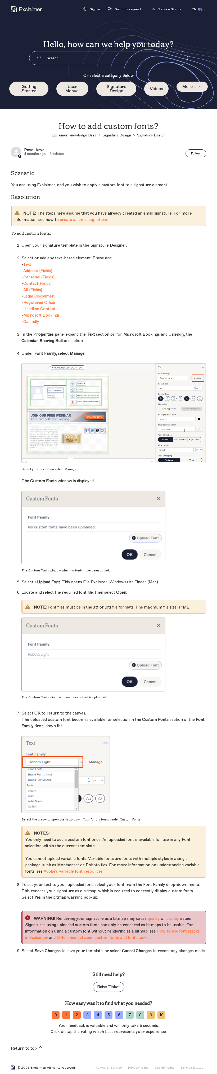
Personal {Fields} (38, 277)
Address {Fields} (37, 271)
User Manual (72, 89)
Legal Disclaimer (38, 296)
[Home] (26, 9)
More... (189, 87)
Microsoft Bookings (41, 315)
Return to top (24, 1048)
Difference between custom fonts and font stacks (102, 938)
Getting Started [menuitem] (29, 89)
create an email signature (83, 220)
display (172, 919)
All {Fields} (32, 290)
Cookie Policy (164, 1067)
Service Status (192, 1067)
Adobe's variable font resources (73, 871)
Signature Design (116, 89)
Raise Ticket (108, 987)
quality (154, 919)
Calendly (31, 322)
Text (27, 265)
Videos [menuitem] (156, 89)
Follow (196, 153)
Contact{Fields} (37, 284)
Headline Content (39, 309)
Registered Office (39, 303)
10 (162, 1015)
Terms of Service (109, 1067)
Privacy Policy (138, 1067)
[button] (91, 9)
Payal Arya (34, 150)
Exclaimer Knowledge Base (74, 135)
